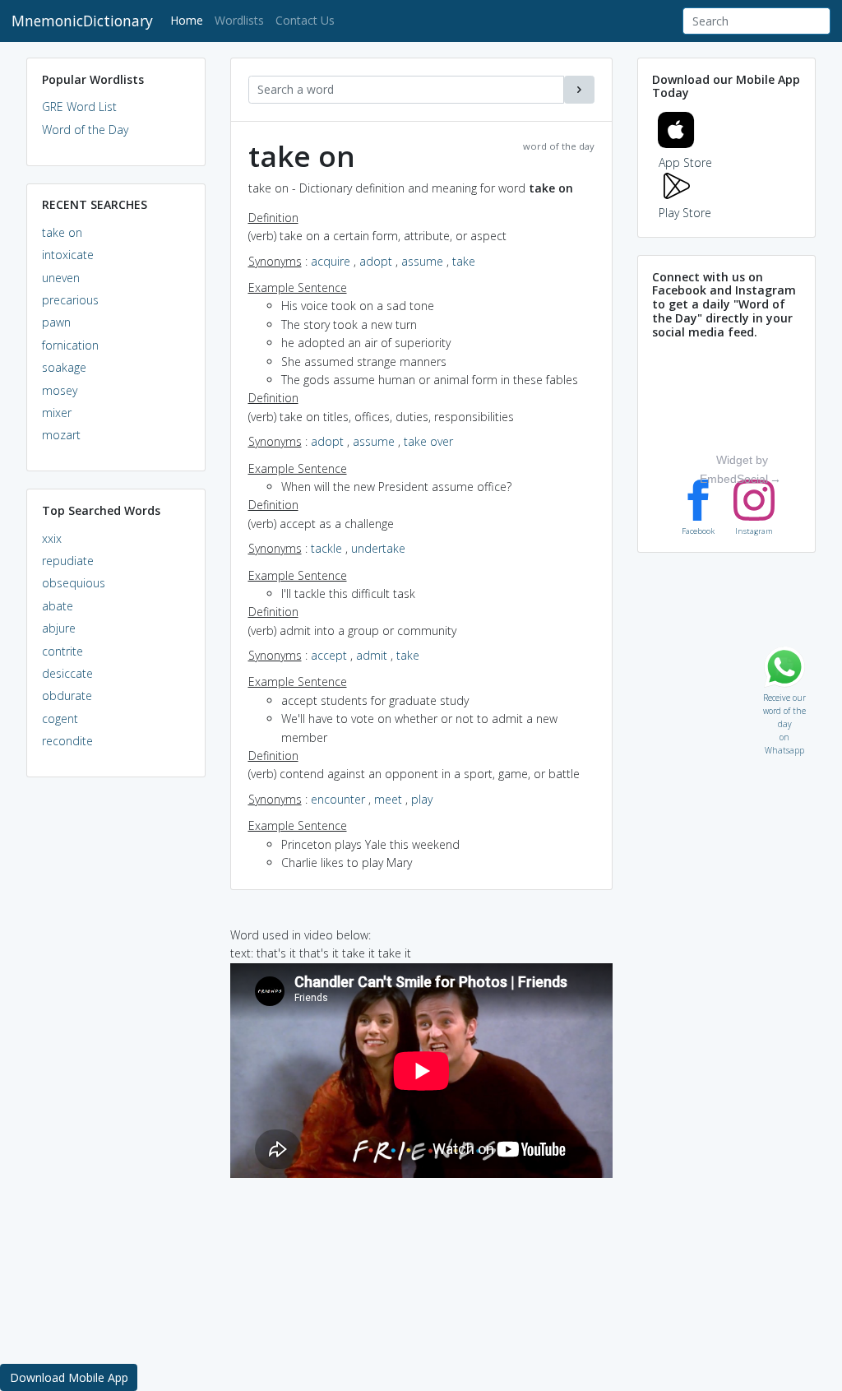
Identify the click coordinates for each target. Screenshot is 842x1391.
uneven (61, 277)
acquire (330, 261)
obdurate (67, 695)
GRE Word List (79, 106)
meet (388, 799)
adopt (375, 261)
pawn (56, 322)
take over (428, 441)
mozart (61, 435)
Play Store (685, 212)
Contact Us (305, 20)
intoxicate (68, 254)
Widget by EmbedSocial (734, 469)
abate (57, 606)
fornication (70, 345)
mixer (57, 412)
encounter (338, 799)
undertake (378, 548)
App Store (685, 162)
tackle (326, 548)
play (422, 799)
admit (371, 655)
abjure (59, 628)
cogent (60, 718)
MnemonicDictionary (82, 20)
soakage (64, 367)
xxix (52, 538)
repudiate (68, 560)
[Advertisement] (116, 1041)
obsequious (73, 583)
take (463, 261)
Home (189, 20)
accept (329, 655)
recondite (67, 741)
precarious (70, 300)
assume (422, 261)
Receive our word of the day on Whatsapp (784, 694)
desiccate (67, 673)
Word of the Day (85, 129)
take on (62, 232)
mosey (59, 390)
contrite (62, 651)
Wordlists (239, 20)
